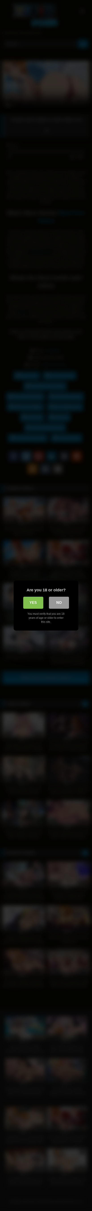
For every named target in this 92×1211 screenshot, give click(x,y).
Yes (33, 602)
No (59, 602)
